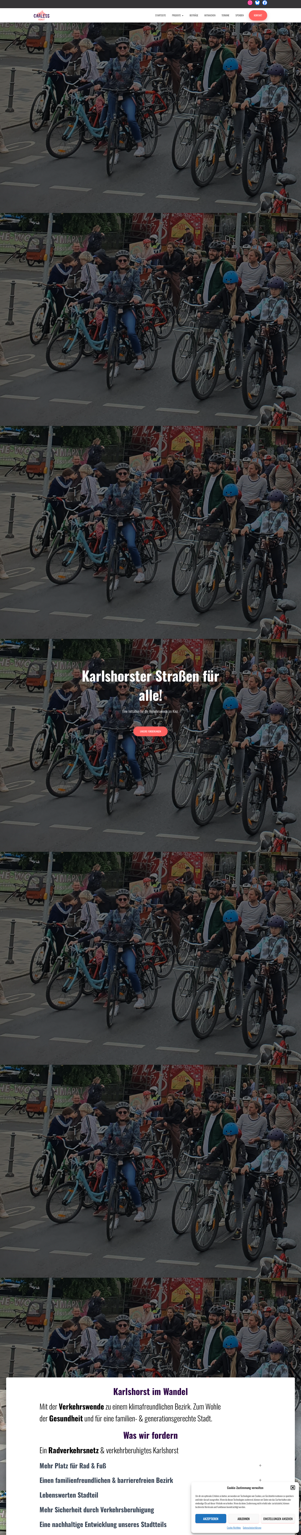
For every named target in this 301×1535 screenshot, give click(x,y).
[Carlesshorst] (41, 15)
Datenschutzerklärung (252, 1527)
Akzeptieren (210, 1518)
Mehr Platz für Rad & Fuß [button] (73, 1465)
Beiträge (194, 15)
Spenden (239, 15)
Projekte (176, 15)
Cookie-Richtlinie (234, 1527)
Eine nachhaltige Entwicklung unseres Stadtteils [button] (103, 1524)
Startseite (160, 15)
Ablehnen (244, 1518)
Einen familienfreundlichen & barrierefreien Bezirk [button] (106, 1480)
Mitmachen (209, 15)
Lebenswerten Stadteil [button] (69, 1494)
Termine (225, 15)
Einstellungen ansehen (278, 1518)
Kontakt (258, 15)
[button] (293, 1488)
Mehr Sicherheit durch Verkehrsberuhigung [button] (97, 1509)
